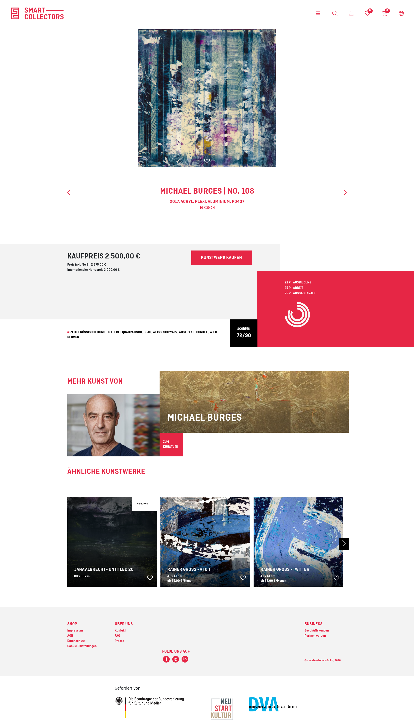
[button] (328, 543)
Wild (213, 332)
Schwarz (170, 332)
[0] (367, 14)
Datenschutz (76, 641)
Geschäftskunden (316, 630)
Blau (147, 332)
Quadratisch (132, 332)
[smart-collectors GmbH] (37, 13)
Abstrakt (186, 332)
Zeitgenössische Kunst (88, 332)
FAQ (117, 636)
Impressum (75, 630)
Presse (119, 641)
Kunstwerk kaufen (221, 257)
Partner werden (315, 636)
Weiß (157, 332)
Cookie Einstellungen (82, 646)
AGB (70, 636)
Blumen (73, 337)
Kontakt (120, 630)
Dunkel (202, 332)
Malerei (114, 332)
